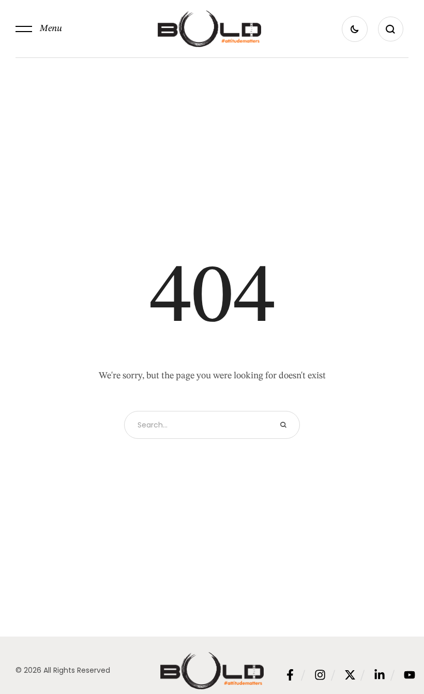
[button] (39, 29)
